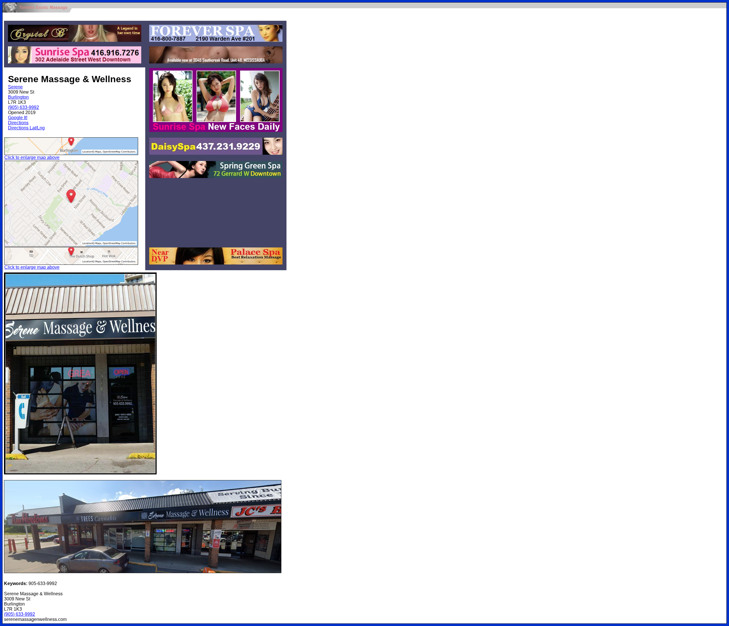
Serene (15, 86)
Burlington (18, 97)
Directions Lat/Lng (26, 127)
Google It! (17, 117)
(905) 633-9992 (23, 107)
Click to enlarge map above (32, 157)
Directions (18, 122)
